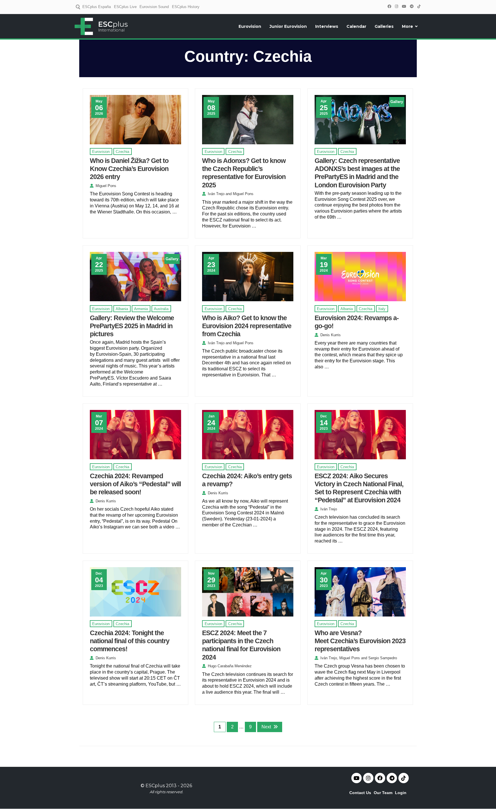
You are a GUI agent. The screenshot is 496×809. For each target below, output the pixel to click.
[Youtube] (356, 778)
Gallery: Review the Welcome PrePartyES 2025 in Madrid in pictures (132, 326)
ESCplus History (185, 7)
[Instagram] (396, 6)
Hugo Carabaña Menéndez (230, 666)
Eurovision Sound (154, 7)
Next (266, 726)
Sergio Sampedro (382, 658)
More (407, 26)
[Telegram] (411, 6)
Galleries (384, 26)
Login (400, 792)
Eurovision (250, 26)
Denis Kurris (330, 335)
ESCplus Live (125, 7)
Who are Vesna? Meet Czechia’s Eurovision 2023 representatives (360, 641)
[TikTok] (418, 6)
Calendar (356, 26)
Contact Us (360, 792)
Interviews (326, 26)
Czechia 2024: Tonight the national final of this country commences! (129, 641)
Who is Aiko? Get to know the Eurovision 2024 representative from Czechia (246, 326)
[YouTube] (404, 6)
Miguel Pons (106, 186)
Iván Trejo (216, 194)
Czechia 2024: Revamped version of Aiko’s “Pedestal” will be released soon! (135, 484)
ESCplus (155, 785)
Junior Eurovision (288, 26)
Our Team (383, 792)
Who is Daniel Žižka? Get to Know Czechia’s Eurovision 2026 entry (129, 168)
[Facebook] (389, 6)
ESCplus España (96, 7)
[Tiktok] (403, 778)
